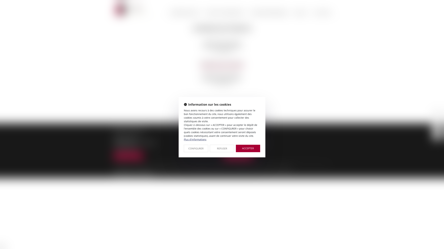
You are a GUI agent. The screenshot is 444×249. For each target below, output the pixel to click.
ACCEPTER (248, 148)
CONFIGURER (196, 148)
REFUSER (222, 148)
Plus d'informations (195, 139)
